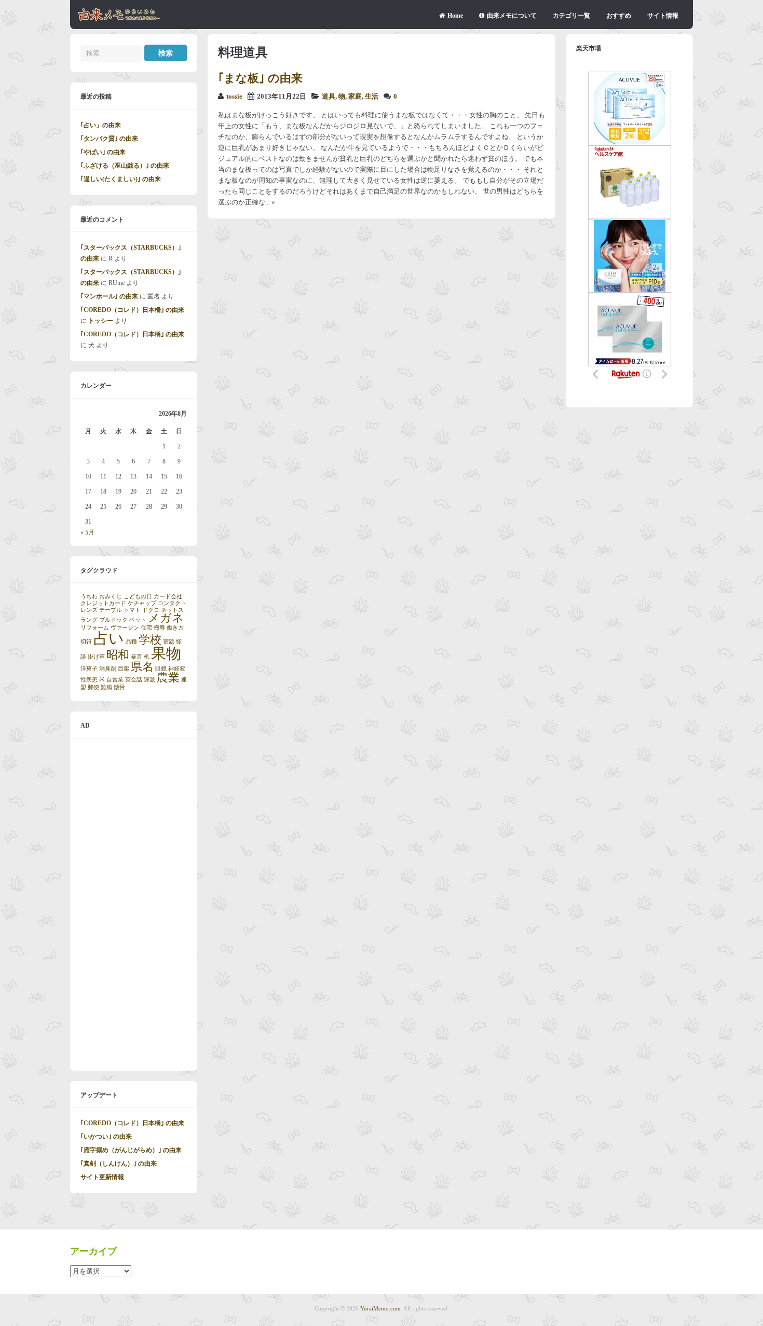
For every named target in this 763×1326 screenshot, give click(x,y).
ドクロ (150, 610)
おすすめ (618, 15)
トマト (132, 610)
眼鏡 (161, 669)
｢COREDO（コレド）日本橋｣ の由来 (132, 309)
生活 (371, 96)
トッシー (100, 320)
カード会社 (168, 596)
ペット (137, 620)
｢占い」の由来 (100, 125)
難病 (106, 687)
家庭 (355, 96)
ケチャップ (142, 603)
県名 (142, 667)
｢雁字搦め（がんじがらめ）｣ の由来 (131, 1150)
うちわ (89, 596)
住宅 (146, 628)
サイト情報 (662, 15)
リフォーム (94, 628)
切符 (86, 642)
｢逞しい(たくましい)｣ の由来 (120, 179)
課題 (149, 679)
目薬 (123, 669)
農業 (168, 678)
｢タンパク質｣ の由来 (109, 138)
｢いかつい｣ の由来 (106, 1136)
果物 (166, 653)
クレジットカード (103, 603)
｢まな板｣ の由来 (260, 78)
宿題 (168, 642)
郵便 (93, 687)
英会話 (133, 679)
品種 (131, 642)
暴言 (136, 657)
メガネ (166, 618)
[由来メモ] (119, 19)
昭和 (117, 655)
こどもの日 (138, 596)
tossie (234, 96)
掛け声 (96, 657)
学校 (150, 640)
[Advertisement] (133, 904)
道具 (328, 96)
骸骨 (119, 687)
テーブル (110, 610)
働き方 (175, 628)
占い (108, 638)
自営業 (115, 679)
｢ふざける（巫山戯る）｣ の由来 (124, 165)
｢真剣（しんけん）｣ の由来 (118, 1163)
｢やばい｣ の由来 (103, 152)
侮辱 (159, 628)
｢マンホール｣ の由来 (109, 296)
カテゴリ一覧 (571, 15)
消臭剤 (107, 669)
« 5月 (87, 532)
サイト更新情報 (102, 1177)
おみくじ (110, 596)
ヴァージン (125, 628)
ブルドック (113, 620)
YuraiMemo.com (380, 1308)
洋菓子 (89, 669)
